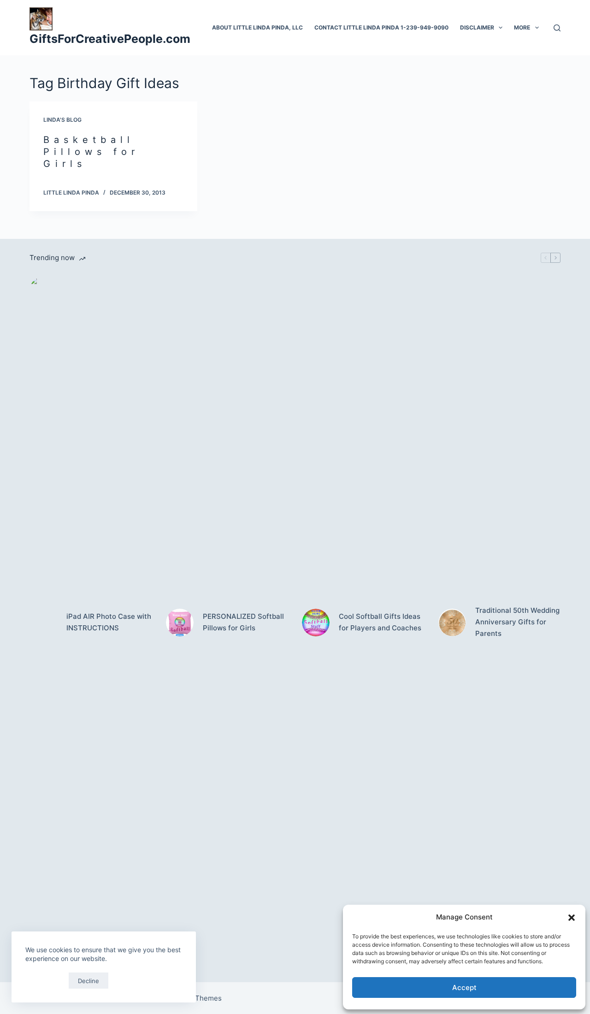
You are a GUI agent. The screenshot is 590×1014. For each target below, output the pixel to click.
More (522, 27)
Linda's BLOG (62, 119)
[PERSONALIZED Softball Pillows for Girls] (180, 622)
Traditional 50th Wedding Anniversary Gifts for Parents (517, 622)
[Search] (557, 27)
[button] (571, 917)
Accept (464, 987)
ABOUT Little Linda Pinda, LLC (257, 27)
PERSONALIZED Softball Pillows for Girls (243, 622)
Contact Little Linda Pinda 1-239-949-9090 (381, 27)
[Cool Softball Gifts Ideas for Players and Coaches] (316, 622)
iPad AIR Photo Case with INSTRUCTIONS (108, 622)
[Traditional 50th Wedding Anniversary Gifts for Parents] (452, 622)
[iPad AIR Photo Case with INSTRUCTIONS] (43, 622)
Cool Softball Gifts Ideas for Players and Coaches (380, 622)
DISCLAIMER (477, 27)
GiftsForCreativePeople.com (110, 39)
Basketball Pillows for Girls (91, 151)
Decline (88, 980)
